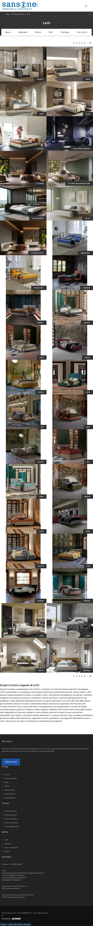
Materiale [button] (23, 32)
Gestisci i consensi (24, 924)
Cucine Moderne (10, 811)
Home (8, 14)
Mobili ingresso (10, 798)
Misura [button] (38, 32)
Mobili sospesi (9, 790)
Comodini (7, 844)
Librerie (7, 774)
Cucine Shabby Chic (11, 826)
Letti (28, 14)
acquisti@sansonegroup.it (11, 880)
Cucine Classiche (10, 815)
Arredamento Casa (18, 14)
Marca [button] (8, 32)
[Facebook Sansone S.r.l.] (3, 916)
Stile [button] (51, 32)
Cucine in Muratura (11, 823)
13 (90, 43)
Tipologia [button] (64, 32)
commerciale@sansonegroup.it (13, 875)
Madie (6, 782)
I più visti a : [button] (82, 32)
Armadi (7, 851)
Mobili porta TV (9, 794)
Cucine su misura (10, 819)
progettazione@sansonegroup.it (14, 877)
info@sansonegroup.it (10, 873)
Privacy (3, 924)
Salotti (6, 786)
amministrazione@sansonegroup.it (31, 873)
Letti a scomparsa (11, 848)
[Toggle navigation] (86, 6)
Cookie (11, 924)
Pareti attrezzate (10, 778)
